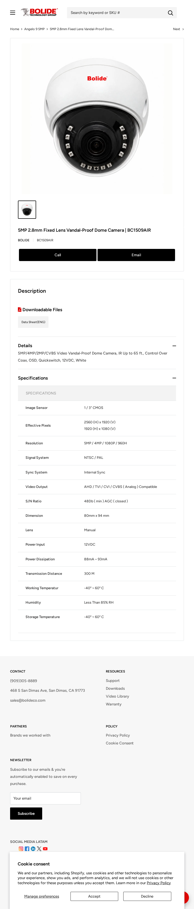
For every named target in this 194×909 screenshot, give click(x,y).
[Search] (170, 12)
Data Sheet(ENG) (33, 322)
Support (113, 680)
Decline (147, 896)
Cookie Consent (120, 743)
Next (176, 29)
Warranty (114, 704)
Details (25, 345)
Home (14, 29)
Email (136, 255)
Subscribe (26, 813)
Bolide (24, 240)
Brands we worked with (30, 735)
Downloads (115, 688)
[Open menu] (12, 13)
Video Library (117, 696)
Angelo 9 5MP (34, 29)
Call (58, 255)
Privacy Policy (159, 883)
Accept (94, 896)
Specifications (33, 378)
